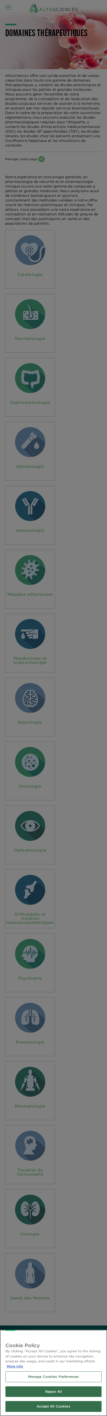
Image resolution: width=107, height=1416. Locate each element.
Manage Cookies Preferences (53, 1376)
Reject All (53, 1391)
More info (15, 1366)
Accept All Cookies (53, 1406)
